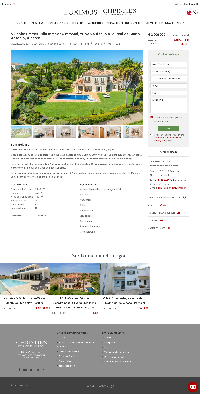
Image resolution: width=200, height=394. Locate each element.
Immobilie (21, 23)
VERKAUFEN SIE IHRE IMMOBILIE (124, 23)
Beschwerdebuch (67, 366)
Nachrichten (95, 23)
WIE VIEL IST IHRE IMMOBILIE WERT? (165, 23)
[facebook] (157, 205)
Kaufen (107, 338)
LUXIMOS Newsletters (69, 351)
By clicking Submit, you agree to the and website (169, 138)
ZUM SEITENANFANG (97, 386)
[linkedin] (43, 370)
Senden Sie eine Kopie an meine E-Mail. (168, 119)
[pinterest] (164, 205)
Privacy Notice (161, 141)
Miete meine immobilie (115, 357)
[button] (44, 87)
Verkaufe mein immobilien (116, 352)
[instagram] (37, 370)
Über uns (77, 23)
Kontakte (63, 338)
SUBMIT (169, 128)
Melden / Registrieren (185, 4)
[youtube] (25, 370)
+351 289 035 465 (164, 180)
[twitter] (161, 205)
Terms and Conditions (168, 138)
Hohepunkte (109, 342)
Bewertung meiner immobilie (117, 362)
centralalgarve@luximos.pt (172, 188)
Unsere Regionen (58, 23)
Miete (107, 347)
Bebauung (38, 23)
